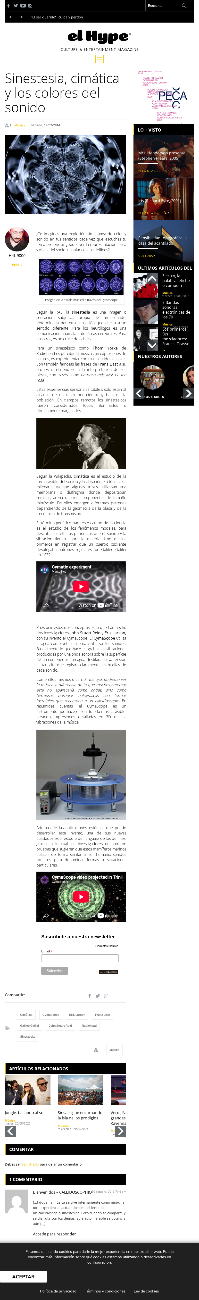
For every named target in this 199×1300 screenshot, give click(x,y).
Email (47, 951)
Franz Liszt (102, 1015)
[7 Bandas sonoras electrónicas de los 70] (145, 312)
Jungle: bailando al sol (24, 1112)
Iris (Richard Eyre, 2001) (159, 200)
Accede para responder (54, 1234)
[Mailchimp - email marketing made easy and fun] (108, 972)
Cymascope (50, 1015)
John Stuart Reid (60, 1025)
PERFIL (17, 265)
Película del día (152, 171)
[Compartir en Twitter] (97, 996)
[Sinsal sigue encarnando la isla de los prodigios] (80, 1090)
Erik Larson (77, 1015)
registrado (30, 1164)
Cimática (26, 1015)
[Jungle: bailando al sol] (27, 1090)
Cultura (145, 256)
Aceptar (23, 1277)
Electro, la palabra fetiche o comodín (176, 280)
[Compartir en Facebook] (89, 996)
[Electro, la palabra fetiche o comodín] (145, 285)
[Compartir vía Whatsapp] (122, 996)
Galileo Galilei (29, 1025)
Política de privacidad (58, 1291)
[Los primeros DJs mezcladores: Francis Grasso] (145, 339)
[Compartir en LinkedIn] (114, 996)
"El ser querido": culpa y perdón (57, 17)
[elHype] (99, 49)
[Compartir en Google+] (106, 996)
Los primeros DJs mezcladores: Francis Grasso (176, 336)
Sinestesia (27, 1036)
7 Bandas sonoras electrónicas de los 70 (176, 310)
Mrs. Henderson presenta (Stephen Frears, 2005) (161, 155)
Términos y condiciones (105, 1291)
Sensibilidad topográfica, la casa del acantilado (163, 240)
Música (19, 125)
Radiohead (89, 1025)
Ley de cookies (146, 1291)
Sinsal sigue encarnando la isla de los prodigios (80, 1115)
